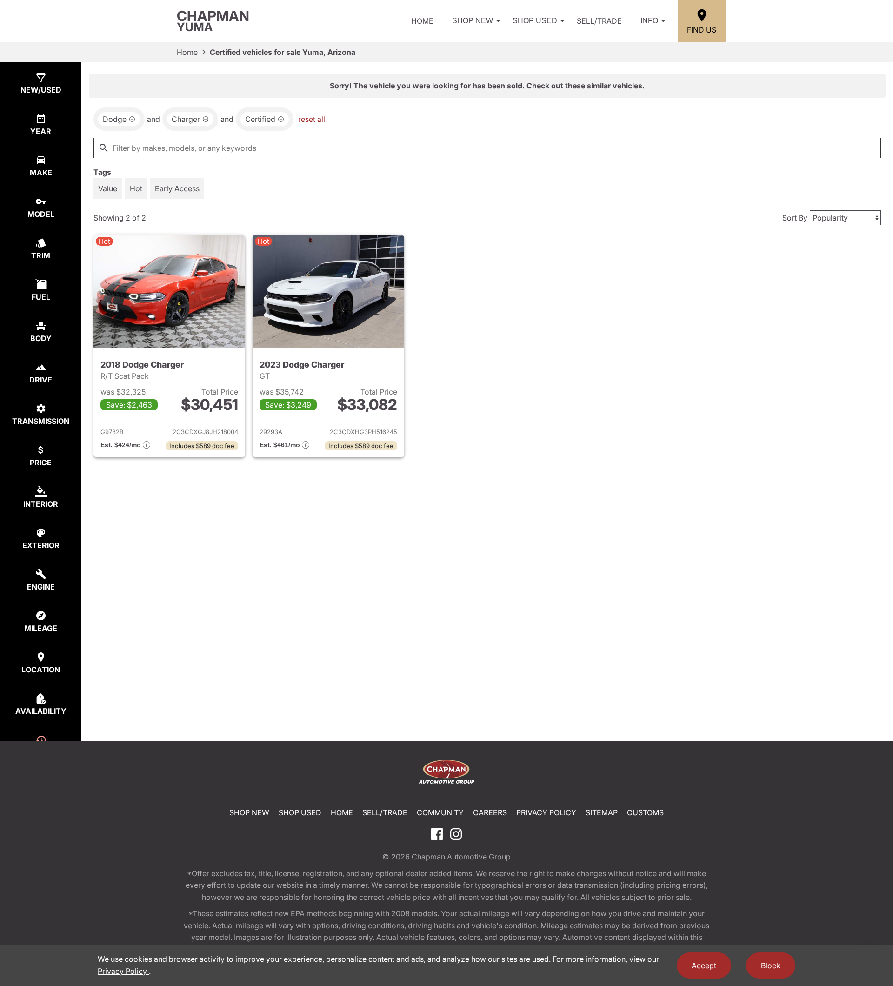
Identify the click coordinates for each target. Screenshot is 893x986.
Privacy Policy (546, 812)
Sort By (794, 217)
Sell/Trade (599, 21)
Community (440, 812)
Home (422, 21)
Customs (645, 812)
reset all (311, 119)
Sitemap (602, 812)
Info (649, 21)
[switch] (107, 188)
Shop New (472, 21)
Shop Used (535, 21)
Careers (490, 812)
